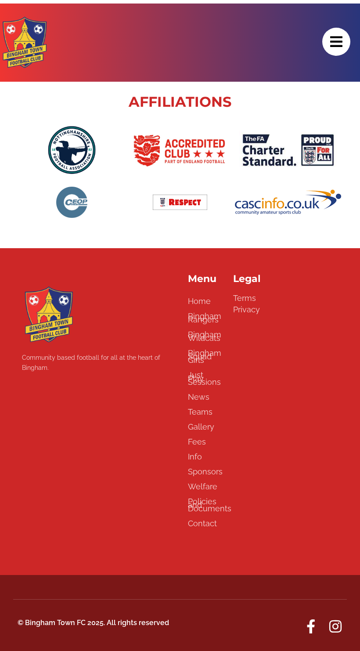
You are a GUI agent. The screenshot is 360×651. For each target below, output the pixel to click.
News (198, 396)
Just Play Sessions (204, 378)
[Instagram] (335, 626)
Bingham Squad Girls (204, 356)
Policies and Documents (206, 505)
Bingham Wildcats (204, 336)
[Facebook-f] (311, 626)
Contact (202, 523)
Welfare (202, 486)
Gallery (201, 426)
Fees (197, 441)
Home (199, 301)
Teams (200, 411)
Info (195, 456)
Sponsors (205, 471)
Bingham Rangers (204, 317)
